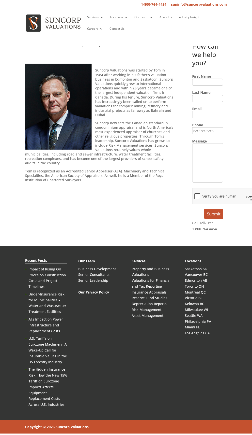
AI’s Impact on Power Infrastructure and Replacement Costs (46, 325)
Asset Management (147, 315)
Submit (213, 214)
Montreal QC (195, 292)
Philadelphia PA (198, 321)
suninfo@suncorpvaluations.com (199, 5)
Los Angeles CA (197, 333)
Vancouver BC (196, 274)
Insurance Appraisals (149, 292)
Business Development (97, 269)
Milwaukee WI (196, 309)
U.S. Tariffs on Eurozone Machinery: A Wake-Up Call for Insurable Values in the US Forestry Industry (48, 350)
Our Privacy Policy (93, 292)
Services (93, 17)
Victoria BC (194, 297)
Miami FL (192, 327)
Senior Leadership (93, 280)
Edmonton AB (196, 280)
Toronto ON (194, 286)
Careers (92, 29)
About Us (165, 17)
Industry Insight (188, 17)
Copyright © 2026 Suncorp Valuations (57, 426)
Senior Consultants (94, 274)
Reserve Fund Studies (149, 297)
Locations (116, 17)
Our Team (141, 17)
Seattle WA (194, 315)
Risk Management (146, 309)
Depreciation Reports (149, 303)
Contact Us (117, 29)
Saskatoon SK (196, 269)
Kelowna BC (194, 303)
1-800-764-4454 (153, 5)
